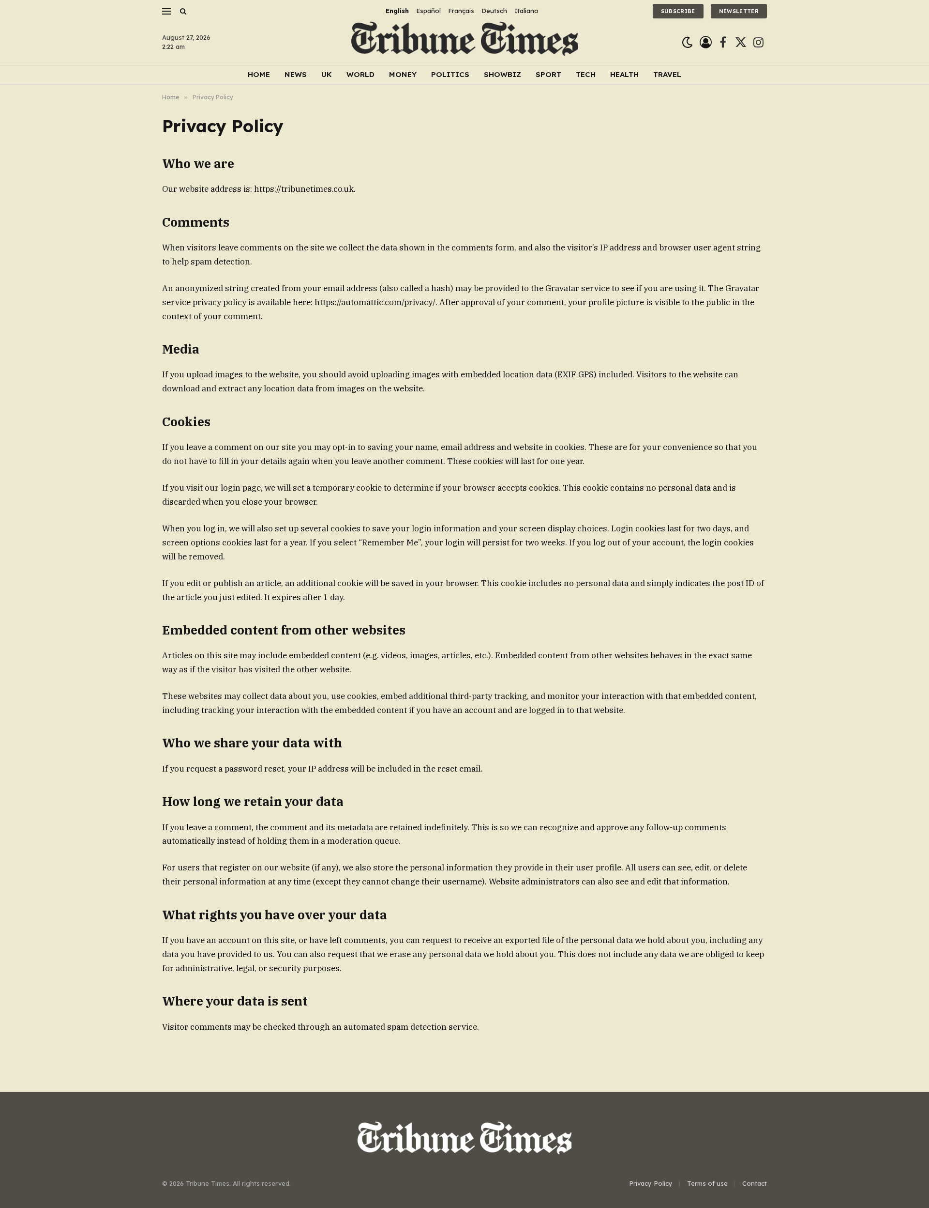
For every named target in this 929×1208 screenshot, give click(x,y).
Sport (548, 74)
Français (461, 11)
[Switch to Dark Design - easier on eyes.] (687, 42)
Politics (450, 74)
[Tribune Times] (464, 42)
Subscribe (678, 11)
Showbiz (502, 74)
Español (428, 11)
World (360, 74)
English (397, 11)
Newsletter (739, 11)
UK (326, 74)
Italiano (526, 11)
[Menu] (166, 11)
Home (259, 74)
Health (624, 74)
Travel (667, 74)
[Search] (182, 11)
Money (403, 74)
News (296, 74)
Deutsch (494, 11)
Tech (586, 74)
